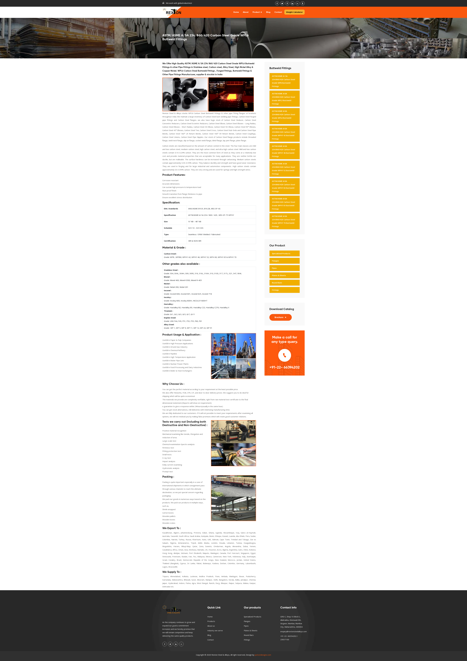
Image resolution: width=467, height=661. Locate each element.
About (245, 12)
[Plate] (231, 94)
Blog (268, 12)
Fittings (275, 290)
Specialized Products (281, 253)
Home (236, 12)
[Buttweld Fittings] (185, 94)
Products (211, 621)
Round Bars (277, 282)
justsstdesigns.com (263, 655)
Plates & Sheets (279, 275)
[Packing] (233, 498)
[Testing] (233, 443)
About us (211, 626)
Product (256, 12)
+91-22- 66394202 (284, 367)
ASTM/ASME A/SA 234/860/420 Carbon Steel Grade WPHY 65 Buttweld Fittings (283, 203)
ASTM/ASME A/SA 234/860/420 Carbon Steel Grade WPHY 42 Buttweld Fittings (283, 133)
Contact (278, 12)
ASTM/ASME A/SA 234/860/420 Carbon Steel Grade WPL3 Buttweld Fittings (283, 98)
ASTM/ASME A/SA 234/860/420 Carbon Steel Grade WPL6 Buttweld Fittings (283, 116)
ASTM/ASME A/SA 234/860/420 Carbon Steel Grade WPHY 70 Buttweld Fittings (283, 221)
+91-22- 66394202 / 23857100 (289, 638)
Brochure (279, 317)
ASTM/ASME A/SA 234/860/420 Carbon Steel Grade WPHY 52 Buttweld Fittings (283, 168)
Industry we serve (215, 630)
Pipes (274, 268)
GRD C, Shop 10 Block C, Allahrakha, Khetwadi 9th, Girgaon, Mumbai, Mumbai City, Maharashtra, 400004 (291, 621)
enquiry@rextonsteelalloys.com (293, 631)
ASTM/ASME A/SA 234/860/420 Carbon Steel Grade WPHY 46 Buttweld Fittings (283, 151)
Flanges (275, 261)
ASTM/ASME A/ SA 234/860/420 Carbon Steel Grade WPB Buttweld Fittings (283, 81)
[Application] (233, 356)
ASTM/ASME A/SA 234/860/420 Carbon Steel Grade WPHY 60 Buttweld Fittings (283, 186)
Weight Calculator (294, 12)
